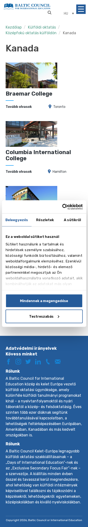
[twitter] (29, 361)
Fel (75, 507)
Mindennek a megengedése (44, 301)
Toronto (59, 107)
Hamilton (59, 172)
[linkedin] (39, 361)
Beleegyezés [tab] (16, 220)
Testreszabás (41, 316)
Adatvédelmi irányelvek (31, 348)
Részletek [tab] (45, 220)
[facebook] (10, 361)
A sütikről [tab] (72, 220)
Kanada (69, 33)
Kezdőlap (14, 27)
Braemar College (29, 93)
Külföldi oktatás (42, 27)
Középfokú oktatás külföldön (31, 33)
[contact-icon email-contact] (59, 361)
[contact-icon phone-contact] (49, 361)
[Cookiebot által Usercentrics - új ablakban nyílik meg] (63, 207)
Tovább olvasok (19, 107)
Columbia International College (38, 155)
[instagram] (19, 361)
